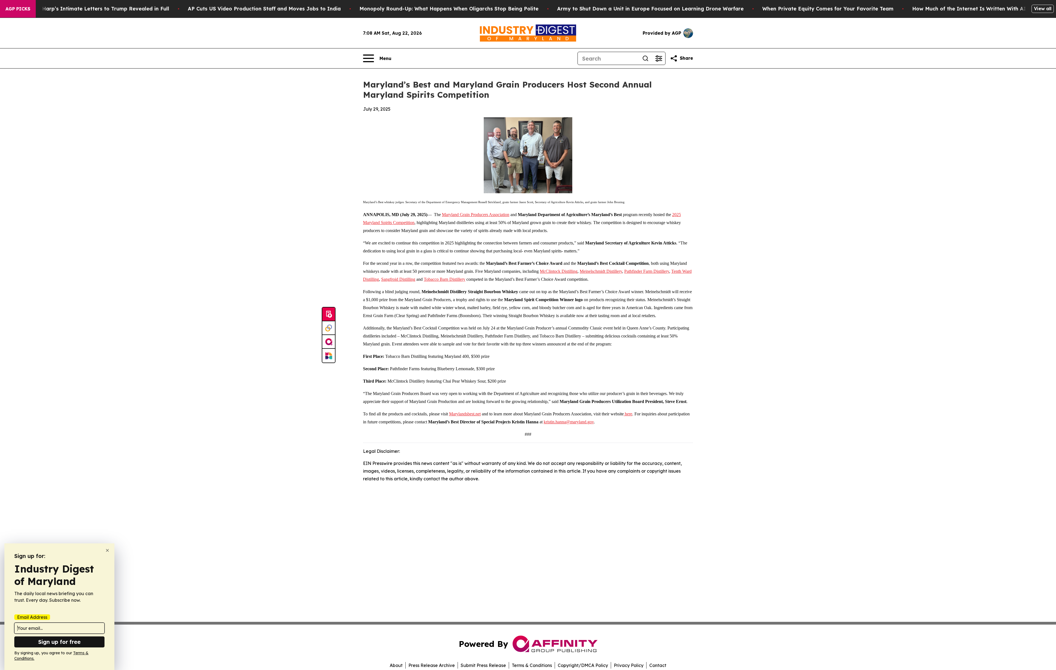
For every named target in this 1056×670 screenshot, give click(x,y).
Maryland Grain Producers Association (475, 214)
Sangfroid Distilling (398, 279)
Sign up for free (59, 641)
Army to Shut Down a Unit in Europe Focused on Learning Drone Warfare (650, 9)
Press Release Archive (431, 665)
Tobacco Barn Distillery (444, 279)
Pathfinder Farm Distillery (646, 271)
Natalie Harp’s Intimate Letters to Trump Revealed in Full (95, 9)
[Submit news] (328, 314)
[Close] (107, 550)
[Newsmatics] (328, 356)
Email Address (32, 617)
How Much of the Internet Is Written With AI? (970, 9)
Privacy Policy (629, 665)
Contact (657, 665)
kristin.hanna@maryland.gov (569, 422)
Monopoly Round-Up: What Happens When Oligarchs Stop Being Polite (448, 9)
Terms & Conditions (532, 665)
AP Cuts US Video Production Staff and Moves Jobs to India (264, 9)
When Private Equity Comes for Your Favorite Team (827, 9)
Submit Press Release (483, 665)
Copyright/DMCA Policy (583, 665)
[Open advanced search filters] (658, 58)
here (628, 414)
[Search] (645, 58)
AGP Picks (18, 9)
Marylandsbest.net (465, 414)
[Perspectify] (328, 328)
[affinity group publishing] (328, 342)
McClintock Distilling (559, 271)
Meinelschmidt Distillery (601, 271)
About (396, 665)
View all (1042, 8)
